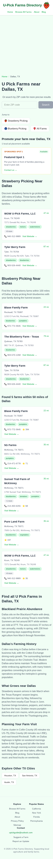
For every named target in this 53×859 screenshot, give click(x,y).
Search (45, 105)
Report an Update (21, 841)
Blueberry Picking (17, 128)
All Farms (42, 128)
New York (36, 813)
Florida (36, 817)
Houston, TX (10, 775)
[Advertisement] (26, 43)
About (36, 12)
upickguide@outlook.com (21, 832)
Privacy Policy (17, 821)
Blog (44, 12)
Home (10, 12)
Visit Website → (29, 236)
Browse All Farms (23, 12)
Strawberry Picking (18, 121)
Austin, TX (9, 782)
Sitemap (17, 825)
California (36, 809)
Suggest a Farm (20, 837)
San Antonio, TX (29, 775)
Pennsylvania (36, 821)
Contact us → (10, 170)
